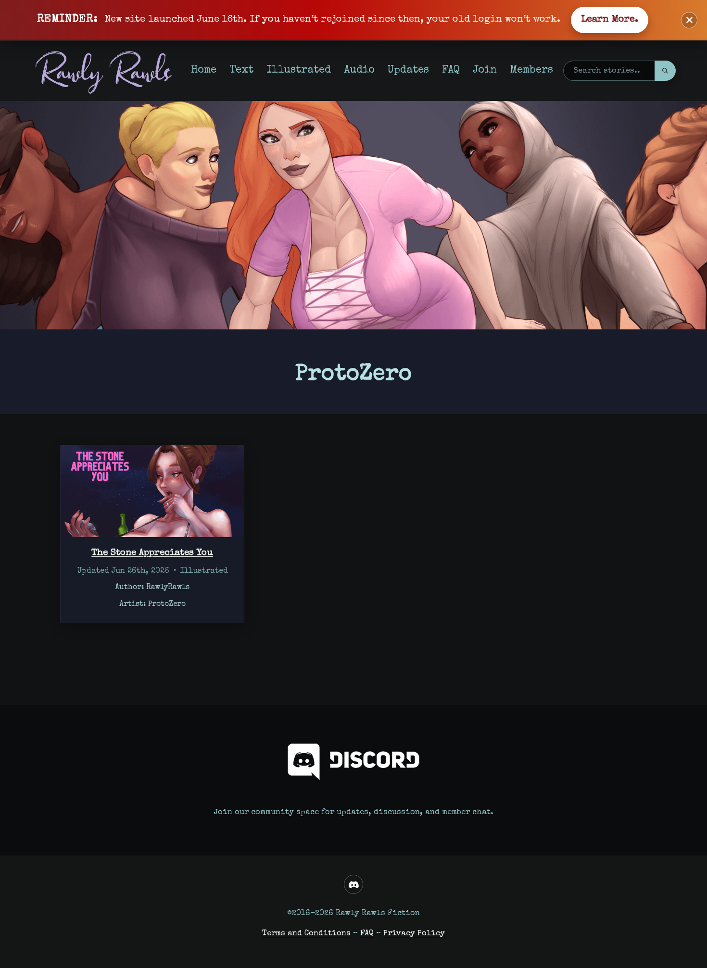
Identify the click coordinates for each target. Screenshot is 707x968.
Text (241, 70)
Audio (359, 70)
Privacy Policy (414, 934)
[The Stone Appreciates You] (152, 491)
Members (531, 70)
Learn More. (609, 20)
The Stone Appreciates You (152, 553)
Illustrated (298, 70)
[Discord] (353, 884)
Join (485, 70)
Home (203, 70)
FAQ (451, 70)
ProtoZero (167, 604)
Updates (408, 70)
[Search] (665, 71)
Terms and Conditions (306, 934)
